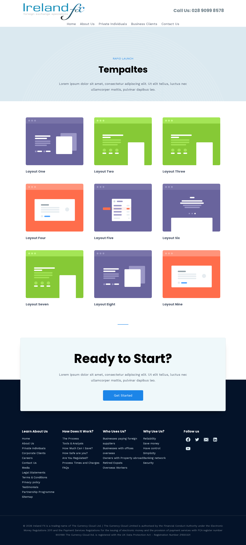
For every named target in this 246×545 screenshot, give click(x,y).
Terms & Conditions (34, 477)
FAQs (65, 467)
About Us (87, 24)
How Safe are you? (75, 453)
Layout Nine (173, 304)
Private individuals (34, 448)
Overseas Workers (115, 467)
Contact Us (170, 24)
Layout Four (36, 238)
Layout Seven (37, 304)
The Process (70, 438)
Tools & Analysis (72, 443)
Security (148, 462)
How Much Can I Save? (77, 448)
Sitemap (27, 496)
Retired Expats (112, 462)
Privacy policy (31, 482)
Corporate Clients (34, 453)
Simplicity (149, 453)
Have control (151, 448)
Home (71, 24)
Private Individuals (113, 24)
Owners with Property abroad (123, 458)
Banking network (154, 458)
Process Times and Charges (80, 462)
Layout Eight (104, 304)
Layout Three (174, 171)
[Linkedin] (215, 439)
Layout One (35, 171)
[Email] (206, 439)
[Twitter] (197, 439)
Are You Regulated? (75, 458)
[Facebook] (188, 439)
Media (26, 467)
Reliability (149, 438)
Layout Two (104, 171)
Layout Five (103, 238)
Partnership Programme (38, 492)
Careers (27, 458)
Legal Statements (33, 472)
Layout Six (171, 238)
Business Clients (144, 24)
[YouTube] (188, 448)
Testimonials (30, 487)
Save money (151, 443)
